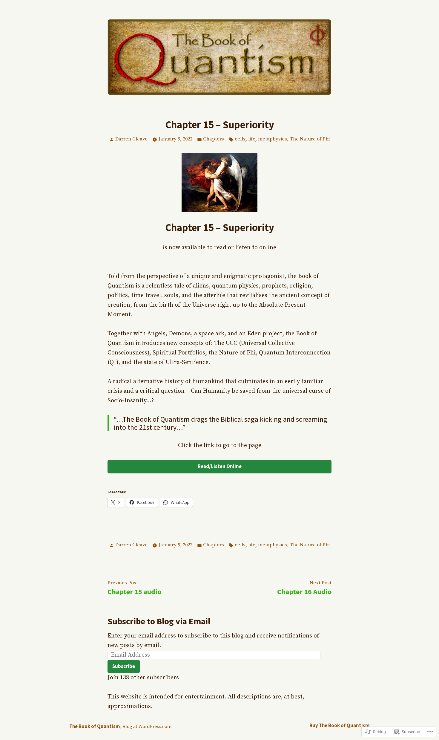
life (251, 139)
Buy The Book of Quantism (339, 725)
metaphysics (272, 139)
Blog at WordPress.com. (147, 726)
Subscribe (123, 666)
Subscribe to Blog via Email (159, 621)
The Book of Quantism (94, 726)
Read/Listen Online (220, 466)
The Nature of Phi (310, 139)
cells (240, 139)
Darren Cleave (131, 139)
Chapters (213, 139)
